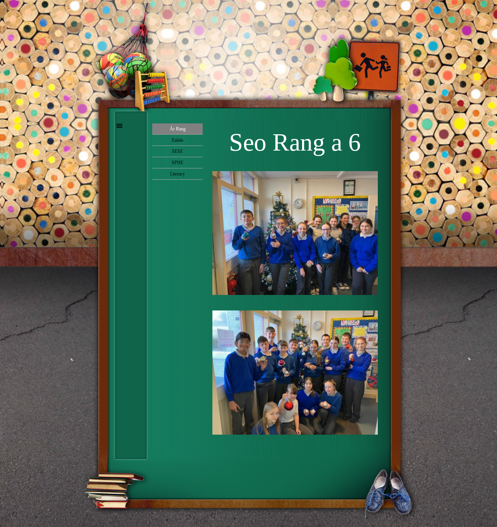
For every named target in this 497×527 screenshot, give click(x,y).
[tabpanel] (295, 142)
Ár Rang (178, 129)
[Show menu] (119, 125)
